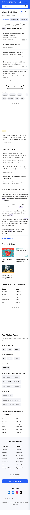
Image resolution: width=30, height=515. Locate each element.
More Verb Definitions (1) (15, 87)
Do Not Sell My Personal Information (15, 499)
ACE (17, 359)
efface (9, 179)
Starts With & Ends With (10, 377)
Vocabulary (5, 462)
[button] (20, 2)
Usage (3, 465)
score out (12, 95)
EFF (16, 349)
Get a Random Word (15, 481)
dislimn (4, 302)
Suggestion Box (20, 468)
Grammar (4, 458)
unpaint (18, 297)
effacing (4, 289)
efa (17, 418)
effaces (4, 297)
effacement (19, 429)
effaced (18, 302)
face (21, 157)
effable (4, 424)
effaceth (18, 294)
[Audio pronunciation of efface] (21, 12)
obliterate (10, 98)
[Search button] (25, 6)
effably (18, 424)
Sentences (24, 19)
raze (22, 98)
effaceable (19, 427)
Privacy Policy (19, 455)
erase (4, 98)
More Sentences (6, 238)
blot (17, 289)
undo (17, 98)
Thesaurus (4, 452)
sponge (4, 294)
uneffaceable (5, 300)
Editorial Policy (20, 458)
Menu (26, 2)
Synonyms (14, 19)
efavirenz (4, 421)
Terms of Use (19, 465)
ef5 (3, 418)
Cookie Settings (20, 462)
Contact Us (19, 452)
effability (18, 421)
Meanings (6, 19)
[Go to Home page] (9, 2)
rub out (19, 95)
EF (10, 349)
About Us (18, 449)
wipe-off (5, 95)
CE (10, 359)
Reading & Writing (6, 468)
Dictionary (4, 449)
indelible (18, 291)
